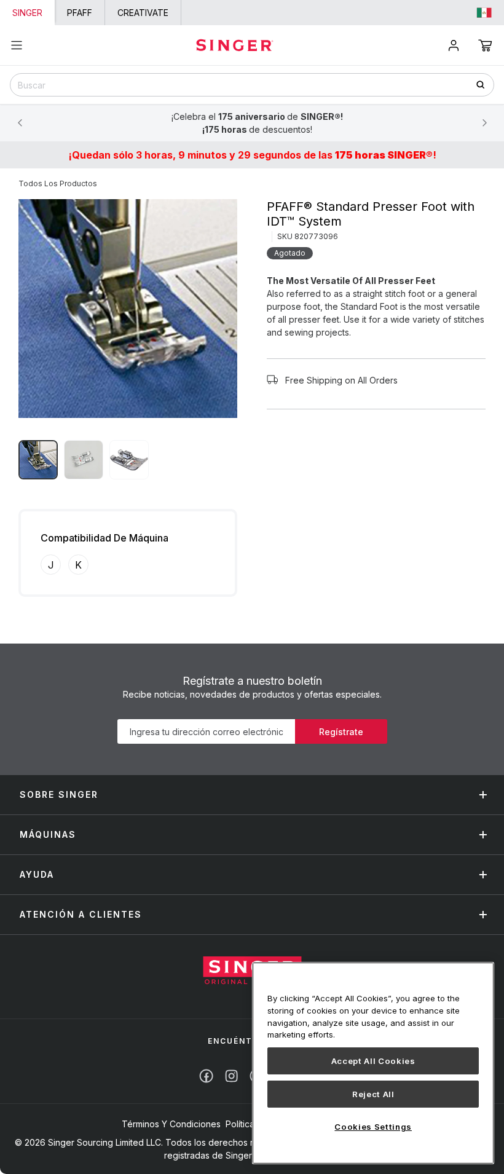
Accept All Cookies (373, 1061)
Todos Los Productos (57, 183)
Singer (27, 12)
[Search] (484, 84)
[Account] (454, 45)
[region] (373, 1063)
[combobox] (252, 85)
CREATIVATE (142, 12)
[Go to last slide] (20, 123)
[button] (485, 45)
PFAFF (79, 12)
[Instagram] (231, 1076)
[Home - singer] (234, 45)
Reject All (373, 1094)
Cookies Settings (373, 1127)
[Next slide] (484, 123)
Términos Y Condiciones (171, 1124)
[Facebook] (206, 1076)
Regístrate (341, 732)
